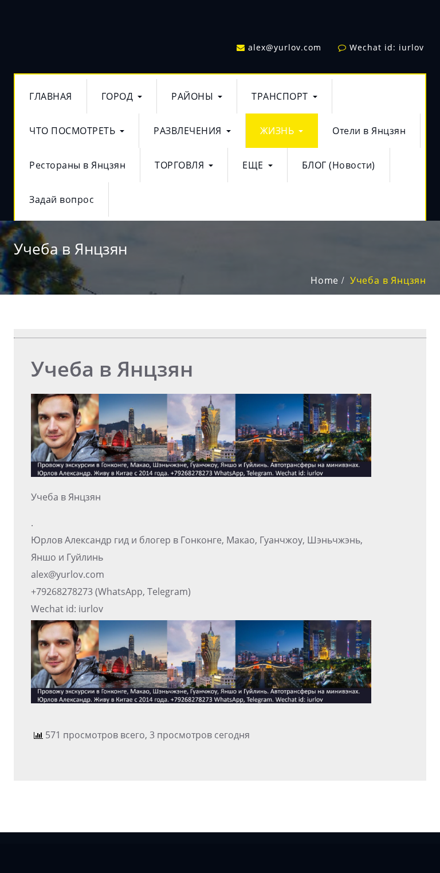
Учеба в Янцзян (388, 280)
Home (325, 280)
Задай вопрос (61, 199)
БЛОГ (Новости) (338, 165)
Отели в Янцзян (369, 130)
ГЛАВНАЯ (50, 96)
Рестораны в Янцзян (77, 165)
